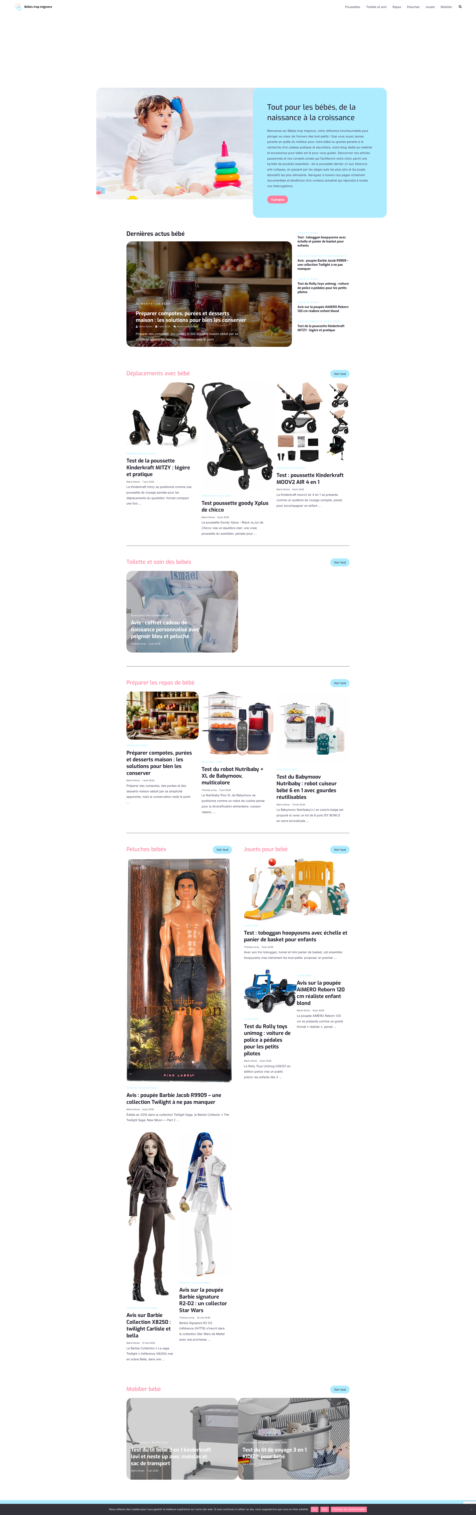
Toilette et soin (376, 7)
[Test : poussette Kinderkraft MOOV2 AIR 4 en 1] (312, 422)
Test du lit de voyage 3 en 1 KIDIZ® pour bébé (274, 1453)
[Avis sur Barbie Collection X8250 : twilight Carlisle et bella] (152, 1217)
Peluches (413, 7)
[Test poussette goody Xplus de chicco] (238, 436)
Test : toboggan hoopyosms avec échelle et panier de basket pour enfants (322, 241)
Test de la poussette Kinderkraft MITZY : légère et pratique (321, 328)
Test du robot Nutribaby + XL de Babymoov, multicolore (232, 776)
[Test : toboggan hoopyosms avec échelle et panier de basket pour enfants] (297, 889)
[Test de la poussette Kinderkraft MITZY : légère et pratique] (162, 414)
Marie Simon (145, 326)
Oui (315, 1509)
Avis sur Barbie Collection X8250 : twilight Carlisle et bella (148, 1325)
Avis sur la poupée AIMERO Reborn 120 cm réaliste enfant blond (323, 309)
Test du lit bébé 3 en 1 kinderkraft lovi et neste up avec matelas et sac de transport (171, 1456)
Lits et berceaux (140, 1442)
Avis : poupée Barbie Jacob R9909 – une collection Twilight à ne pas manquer (323, 264)
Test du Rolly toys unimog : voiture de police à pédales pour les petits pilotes (323, 288)
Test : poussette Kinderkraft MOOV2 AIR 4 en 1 (310, 478)
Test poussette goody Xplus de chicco (235, 506)
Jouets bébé (251, 925)
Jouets (430, 7)
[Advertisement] (238, 55)
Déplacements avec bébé (141, 453)
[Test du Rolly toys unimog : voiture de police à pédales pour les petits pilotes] (270, 991)
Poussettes (352, 7)
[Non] (471, 1509)
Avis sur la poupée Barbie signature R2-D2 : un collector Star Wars (203, 1300)
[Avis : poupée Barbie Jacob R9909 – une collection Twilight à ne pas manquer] (179, 970)
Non (324, 1509)
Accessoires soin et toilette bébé (150, 615)
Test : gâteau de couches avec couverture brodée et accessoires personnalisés (282, 629)
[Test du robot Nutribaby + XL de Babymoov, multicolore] (238, 723)
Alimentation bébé (153, 303)
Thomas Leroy (138, 643)
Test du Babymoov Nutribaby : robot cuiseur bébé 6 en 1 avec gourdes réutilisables (306, 787)
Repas (397, 7)
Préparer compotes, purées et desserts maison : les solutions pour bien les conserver (191, 317)
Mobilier (446, 7)
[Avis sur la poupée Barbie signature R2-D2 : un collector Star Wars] (205, 1204)
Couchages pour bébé (255, 1442)
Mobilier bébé (160, 1442)
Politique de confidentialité (349, 1509)
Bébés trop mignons (38, 7)
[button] (460, 6)
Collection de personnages (142, 1087)
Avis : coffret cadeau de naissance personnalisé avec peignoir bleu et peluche (165, 629)
